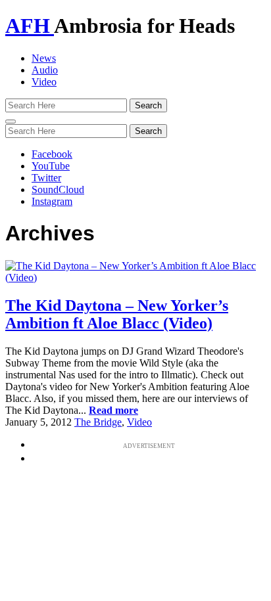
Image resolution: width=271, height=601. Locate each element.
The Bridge (98, 422)
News (44, 58)
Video (44, 81)
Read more (113, 410)
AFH (29, 25)
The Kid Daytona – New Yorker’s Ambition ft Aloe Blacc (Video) (116, 314)
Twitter (46, 177)
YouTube (51, 165)
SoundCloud (58, 189)
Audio (45, 70)
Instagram (52, 201)
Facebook (52, 154)
